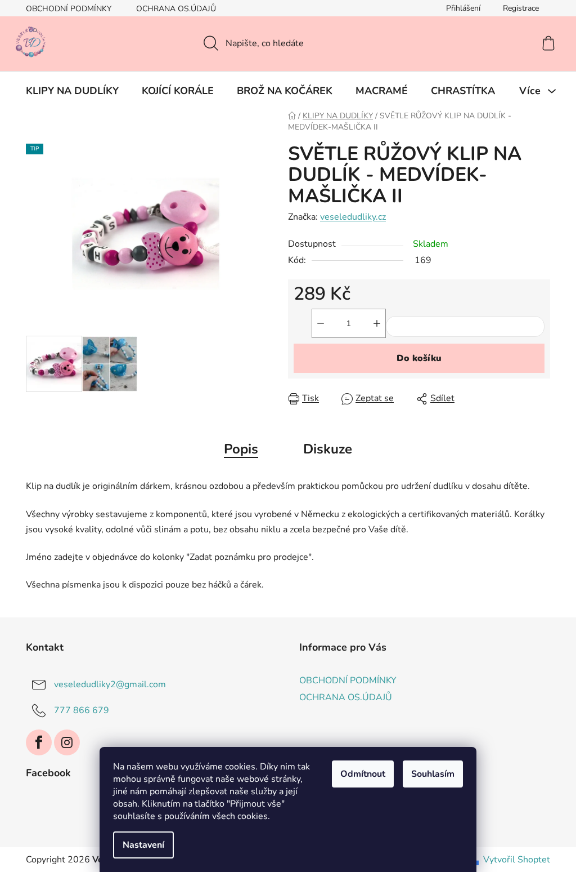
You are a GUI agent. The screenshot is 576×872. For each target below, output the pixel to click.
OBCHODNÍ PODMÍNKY (68, 8)
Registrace (521, 8)
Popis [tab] (241, 449)
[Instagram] (67, 742)
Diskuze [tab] (327, 449)
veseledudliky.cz (353, 217)
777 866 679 (81, 710)
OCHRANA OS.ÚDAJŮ (176, 8)
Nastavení (143, 845)
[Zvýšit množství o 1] (376, 323)
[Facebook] (39, 742)
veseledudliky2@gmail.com (110, 684)
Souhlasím (432, 774)
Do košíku (419, 358)
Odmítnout (362, 774)
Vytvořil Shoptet (516, 859)
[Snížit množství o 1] (320, 323)
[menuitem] (72, 91)
